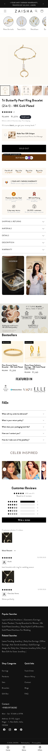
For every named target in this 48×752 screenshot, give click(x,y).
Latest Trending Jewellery (12, 641)
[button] (5, 11)
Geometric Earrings (32, 619)
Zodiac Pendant (8, 623)
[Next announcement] (43, 4)
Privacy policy (36, 743)
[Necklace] (34, 22)
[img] (7, 558)
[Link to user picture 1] (8, 577)
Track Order (29, 670)
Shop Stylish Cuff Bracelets (32, 626)
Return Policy (30, 676)
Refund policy (25, 743)
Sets (3, 682)
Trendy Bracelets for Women (27, 623)
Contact (28, 682)
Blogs (27, 688)
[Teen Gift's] (21, 22)
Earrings (5, 670)
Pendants (5, 676)
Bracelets (5, 688)
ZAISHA (15, 743)
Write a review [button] (24, 519)
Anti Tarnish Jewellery (19, 644)
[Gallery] (24, 66)
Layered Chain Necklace (12, 619)
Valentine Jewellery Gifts (30, 648)
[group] (11, 470)
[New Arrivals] (8, 22)
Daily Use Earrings (31, 641)
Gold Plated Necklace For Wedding (16, 630)
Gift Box (5, 693)
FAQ (27, 693)
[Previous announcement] (5, 4)
